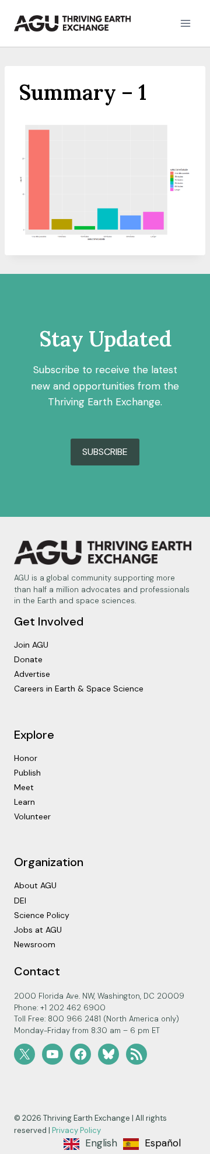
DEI (20, 900)
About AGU (35, 885)
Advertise (32, 674)
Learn (24, 802)
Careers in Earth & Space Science (79, 688)
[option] (152, 1144)
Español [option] (163, 1142)
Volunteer (32, 816)
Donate (28, 659)
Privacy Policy (76, 1130)
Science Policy (41, 915)
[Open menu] (185, 23)
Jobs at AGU (38, 929)
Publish (27, 772)
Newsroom (34, 944)
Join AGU (31, 644)
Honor (25, 758)
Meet (24, 787)
